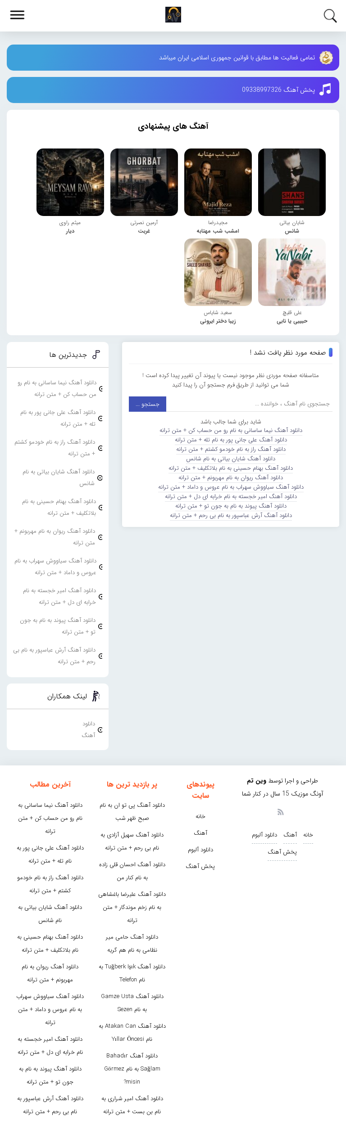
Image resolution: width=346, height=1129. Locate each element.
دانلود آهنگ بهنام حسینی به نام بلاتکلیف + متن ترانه (230, 468)
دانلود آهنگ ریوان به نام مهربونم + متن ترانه (230, 477)
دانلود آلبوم (264, 835)
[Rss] (280, 811)
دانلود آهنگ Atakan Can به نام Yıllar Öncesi (132, 1032)
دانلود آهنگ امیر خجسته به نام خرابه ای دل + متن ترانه (231, 496)
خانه (308, 835)
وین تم (256, 781)
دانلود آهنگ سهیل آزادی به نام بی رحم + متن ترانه (132, 841)
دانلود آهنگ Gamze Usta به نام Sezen (132, 1003)
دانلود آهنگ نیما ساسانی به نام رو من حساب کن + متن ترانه (230, 430)
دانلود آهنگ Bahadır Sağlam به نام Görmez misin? (132, 1069)
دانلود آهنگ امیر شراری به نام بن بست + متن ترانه (132, 1105)
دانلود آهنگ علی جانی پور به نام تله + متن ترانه (231, 440)
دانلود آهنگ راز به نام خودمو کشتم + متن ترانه (231, 449)
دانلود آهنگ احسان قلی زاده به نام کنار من (132, 871)
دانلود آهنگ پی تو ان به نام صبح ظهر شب (132, 812)
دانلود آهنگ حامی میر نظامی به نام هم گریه (132, 943)
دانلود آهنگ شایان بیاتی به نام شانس (230, 458)
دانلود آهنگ (88, 729)
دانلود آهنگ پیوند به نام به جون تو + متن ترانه (231, 506)
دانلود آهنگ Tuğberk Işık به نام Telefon (132, 973)
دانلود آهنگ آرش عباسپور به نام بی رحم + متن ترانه (231, 515)
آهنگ (290, 835)
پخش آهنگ (282, 852)
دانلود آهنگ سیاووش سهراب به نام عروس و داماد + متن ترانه (231, 487)
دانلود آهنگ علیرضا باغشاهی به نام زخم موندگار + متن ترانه (132, 907)
